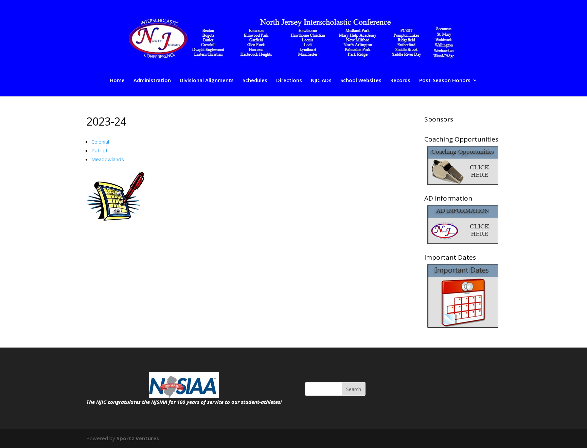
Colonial (100, 141)
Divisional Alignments (207, 80)
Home (117, 80)
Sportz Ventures (138, 438)
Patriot (99, 150)
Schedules (255, 80)
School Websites (360, 80)
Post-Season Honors (444, 80)
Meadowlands (107, 159)
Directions (289, 80)
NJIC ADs (321, 80)
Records (400, 80)
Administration (152, 80)
